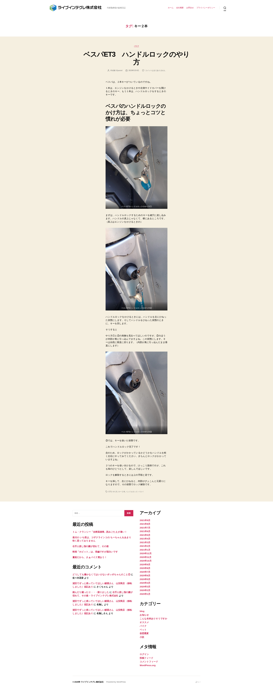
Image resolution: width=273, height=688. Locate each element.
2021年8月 (145, 524)
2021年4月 (145, 538)
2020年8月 (145, 568)
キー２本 (121, 492)
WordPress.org (148, 665)
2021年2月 (145, 546)
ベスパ (140, 492)
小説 (142, 637)
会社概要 (180, 8)
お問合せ (190, 8)
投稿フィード (146, 658)
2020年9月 (145, 564)
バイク (136, 46)
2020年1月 (145, 594)
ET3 (110, 492)
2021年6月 (145, 531)
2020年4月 (145, 583)
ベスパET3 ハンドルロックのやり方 (136, 58)
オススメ (144, 622)
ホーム (171, 8)
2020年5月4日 (134, 70)
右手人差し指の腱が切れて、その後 (91, 546)
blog (142, 611)
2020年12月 (146, 553)
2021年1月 (145, 550)
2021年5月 (145, 535)
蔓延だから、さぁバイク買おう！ (90, 557)
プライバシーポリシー (205, 8)
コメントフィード (149, 661)
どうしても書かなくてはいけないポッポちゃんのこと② (101, 574)
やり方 (115, 492)
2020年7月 (145, 572)
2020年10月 (146, 561)
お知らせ (144, 615)
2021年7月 (145, 527)
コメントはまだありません (155, 70)
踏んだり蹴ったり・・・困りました (91, 592)
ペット (143, 629)
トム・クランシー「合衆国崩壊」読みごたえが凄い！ (100, 532)
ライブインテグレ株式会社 (92, 682)
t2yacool (119, 70)
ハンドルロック (132, 492)
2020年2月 (145, 590)
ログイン (144, 654)
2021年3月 (145, 542)
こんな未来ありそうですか (153, 618)
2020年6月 (145, 575)
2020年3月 (145, 586)
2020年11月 (145, 557)
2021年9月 (145, 520)
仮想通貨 (144, 633)
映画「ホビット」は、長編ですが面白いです (95, 551)
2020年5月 (145, 579)
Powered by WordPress (116, 682)
